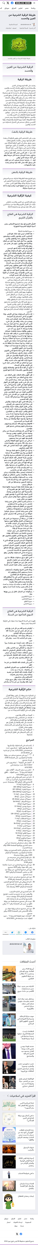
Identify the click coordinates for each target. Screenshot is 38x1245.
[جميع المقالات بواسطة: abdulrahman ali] (29, 948)
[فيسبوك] (12, 3)
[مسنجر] (26, 932)
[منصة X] (8, 3)
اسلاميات (8, 28)
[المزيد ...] (6, 932)
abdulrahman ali (26, 24)
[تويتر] (12, 932)
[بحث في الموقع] (3, 3)
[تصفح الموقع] (34, 3)
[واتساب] (19, 932)
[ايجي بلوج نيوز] (23, 3)
